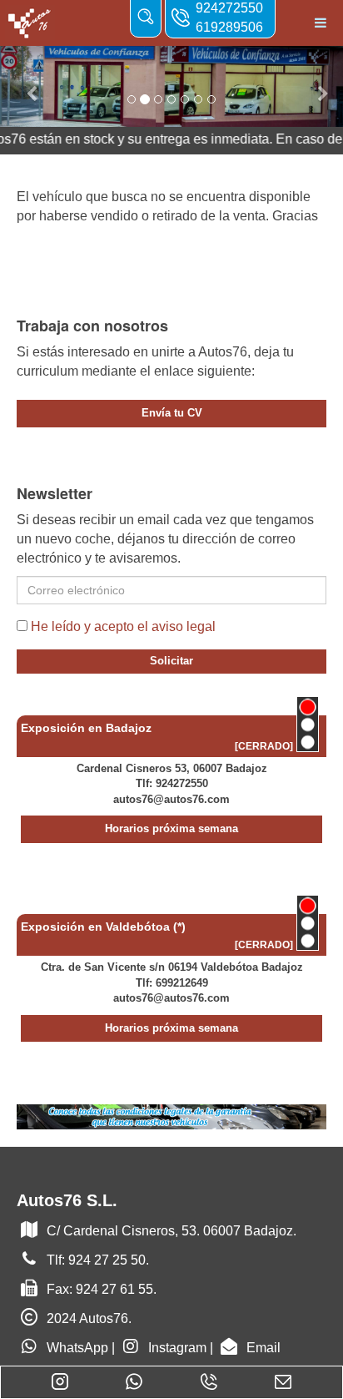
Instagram (177, 1348)
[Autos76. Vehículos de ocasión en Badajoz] (30, 23)
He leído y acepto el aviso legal (123, 626)
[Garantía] (171, 1116)
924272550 (229, 8)
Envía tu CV (172, 413)
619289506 (229, 27)
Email (263, 1348)
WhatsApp (77, 1348)
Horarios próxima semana (171, 828)
